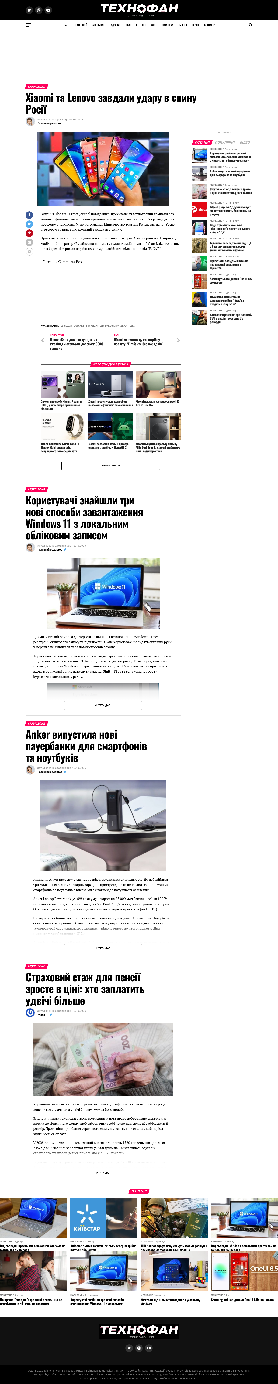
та (133, 326)
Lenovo (67, 326)
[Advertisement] (113, 56)
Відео (195, 25)
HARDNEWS (168, 25)
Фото (154, 25)
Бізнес (183, 25)
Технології (81, 25)
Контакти (209, 25)
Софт (128, 25)
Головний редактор (50, 123)
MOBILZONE (98, 25)
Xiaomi (79, 326)
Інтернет (141, 25)
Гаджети (115, 25)
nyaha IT (43, 1014)
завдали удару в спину (103, 326)
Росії (125, 326)
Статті (66, 25)
